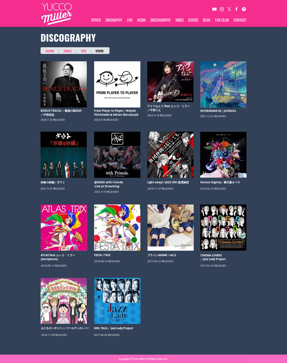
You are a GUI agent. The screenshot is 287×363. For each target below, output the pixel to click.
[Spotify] (243, 9)
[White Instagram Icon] (221, 9)
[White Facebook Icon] (236, 9)
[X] (229, 9)
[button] (223, 155)
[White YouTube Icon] (214, 9)
